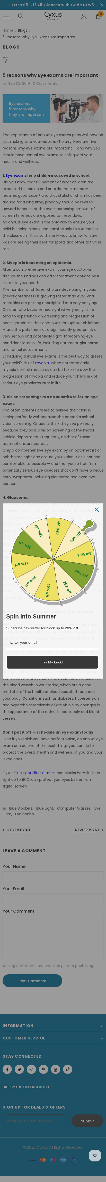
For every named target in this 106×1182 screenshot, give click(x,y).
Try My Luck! (52, 662)
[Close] (97, 509)
